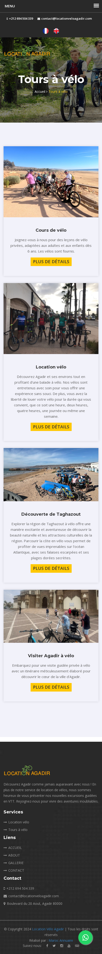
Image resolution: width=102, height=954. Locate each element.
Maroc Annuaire (61, 940)
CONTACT (16, 870)
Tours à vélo (18, 829)
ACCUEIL (15, 847)
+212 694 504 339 (20, 888)
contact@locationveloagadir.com (33, 896)
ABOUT (14, 855)
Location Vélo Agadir (48, 929)
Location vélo (18, 822)
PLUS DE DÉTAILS (51, 261)
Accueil (40, 91)
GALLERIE (15, 863)
